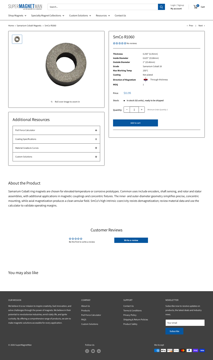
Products (85, 310)
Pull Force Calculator (25, 130)
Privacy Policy (129, 314)
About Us (85, 305)
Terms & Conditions (132, 310)
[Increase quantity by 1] (142, 109)
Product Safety (130, 323)
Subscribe (174, 331)
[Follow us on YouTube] (93, 351)
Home (11, 25)
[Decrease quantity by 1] (127, 109)
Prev (191, 25)
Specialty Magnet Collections (46, 15)
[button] (120, 43)
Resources (101, 15)
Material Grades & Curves (27, 147)
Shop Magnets (15, 15)
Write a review (131, 240)
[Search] (161, 7)
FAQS (83, 319)
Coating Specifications (25, 138)
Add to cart (135, 122)
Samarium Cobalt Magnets (29, 25)
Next (200, 25)
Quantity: (117, 109)
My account (176, 8)
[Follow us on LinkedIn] (99, 351)
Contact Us (120, 15)
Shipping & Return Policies (135, 319)
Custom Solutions (78, 15)
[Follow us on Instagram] (87, 351)
